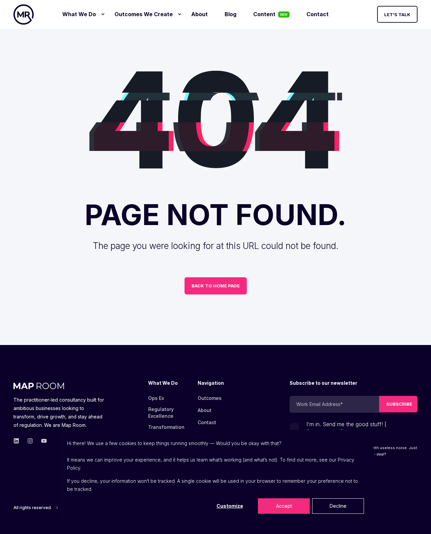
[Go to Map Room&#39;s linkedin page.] (18, 441)
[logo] (38, 384)
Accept (284, 506)
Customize (230, 506)
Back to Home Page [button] (216, 285)
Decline (338, 506)
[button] (417, 520)
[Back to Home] (23, 14)
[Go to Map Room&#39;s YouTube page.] (42, 441)
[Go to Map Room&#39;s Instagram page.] (30, 441)
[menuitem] (103, 14)
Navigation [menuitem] (211, 383)
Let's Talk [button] (397, 14)
